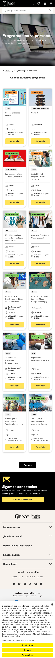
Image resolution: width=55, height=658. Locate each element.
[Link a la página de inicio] (8, 71)
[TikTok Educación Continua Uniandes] (41, 584)
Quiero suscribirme (22, 499)
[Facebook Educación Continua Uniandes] (14, 584)
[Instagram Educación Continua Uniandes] (19, 584)
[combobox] (27, 10)
